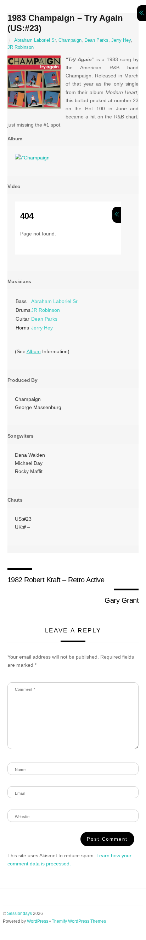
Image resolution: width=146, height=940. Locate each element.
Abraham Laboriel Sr (35, 40)
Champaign (70, 40)
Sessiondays (19, 913)
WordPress (37, 921)
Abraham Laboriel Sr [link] (54, 301)
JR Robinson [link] (45, 310)
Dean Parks (96, 40)
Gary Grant (122, 600)
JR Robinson (20, 47)
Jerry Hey (121, 40)
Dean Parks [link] (44, 319)
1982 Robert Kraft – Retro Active (56, 580)
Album (34, 351)
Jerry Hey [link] (42, 328)
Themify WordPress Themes (79, 921)
